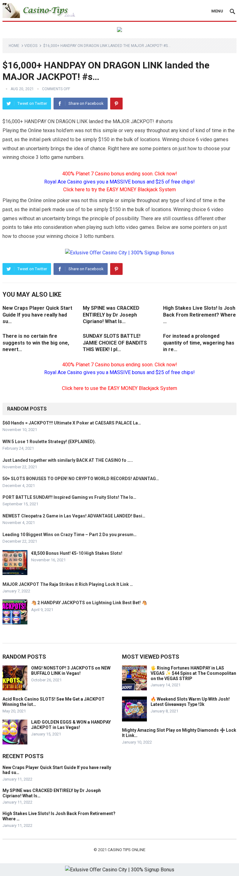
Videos (30, 46)
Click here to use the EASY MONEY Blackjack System (119, 388)
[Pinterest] (116, 103)
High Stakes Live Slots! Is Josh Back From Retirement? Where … (199, 314)
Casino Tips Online (126, 849)
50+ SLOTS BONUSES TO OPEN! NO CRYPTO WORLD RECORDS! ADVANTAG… (80, 478)
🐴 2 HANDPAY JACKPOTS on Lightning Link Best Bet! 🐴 (89, 602)
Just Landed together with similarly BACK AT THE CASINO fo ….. (67, 460)
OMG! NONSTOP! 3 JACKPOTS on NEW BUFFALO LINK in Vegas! (70, 670)
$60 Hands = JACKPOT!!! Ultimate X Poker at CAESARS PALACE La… (71, 422)
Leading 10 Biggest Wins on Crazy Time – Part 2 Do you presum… (69, 534)
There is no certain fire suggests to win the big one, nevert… (35, 342)
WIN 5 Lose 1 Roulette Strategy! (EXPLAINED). (49, 441)
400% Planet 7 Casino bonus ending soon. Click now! (119, 174)
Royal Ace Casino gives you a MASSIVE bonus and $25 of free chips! (119, 182)
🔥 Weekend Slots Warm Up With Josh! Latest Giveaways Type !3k (190, 702)
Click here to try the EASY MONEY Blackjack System (119, 189)
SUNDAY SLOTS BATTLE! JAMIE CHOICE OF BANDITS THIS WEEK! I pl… (115, 342)
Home (14, 46)
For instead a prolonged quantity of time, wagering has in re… (198, 342)
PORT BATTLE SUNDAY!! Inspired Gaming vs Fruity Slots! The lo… (69, 497)
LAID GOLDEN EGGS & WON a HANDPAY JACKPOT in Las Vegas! (71, 725)
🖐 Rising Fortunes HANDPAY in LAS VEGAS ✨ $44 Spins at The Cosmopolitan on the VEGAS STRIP (193, 673)
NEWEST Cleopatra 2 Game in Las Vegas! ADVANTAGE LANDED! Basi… (73, 515)
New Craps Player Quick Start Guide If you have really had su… (37, 314)
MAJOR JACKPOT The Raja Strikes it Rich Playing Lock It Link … (67, 584)
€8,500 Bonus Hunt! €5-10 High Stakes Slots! (76, 553)
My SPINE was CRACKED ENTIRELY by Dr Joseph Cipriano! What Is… (111, 314)
